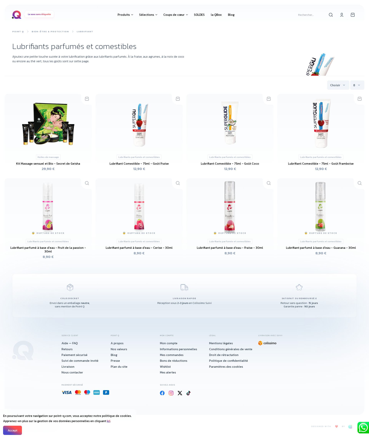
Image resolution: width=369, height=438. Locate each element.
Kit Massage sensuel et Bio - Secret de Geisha (48, 163)
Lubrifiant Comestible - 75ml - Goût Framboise (321, 163)
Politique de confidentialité (228, 360)
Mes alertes (168, 372)
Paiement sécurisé (74, 355)
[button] (125, 14)
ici (108, 421)
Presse (115, 360)
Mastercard (78, 392)
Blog (114, 355)
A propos (117, 343)
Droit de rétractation (224, 355)
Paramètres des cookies (226, 366)
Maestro (87, 392)
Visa (67, 392)
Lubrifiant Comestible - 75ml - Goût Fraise (139, 163)
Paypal (106, 392)
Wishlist (165, 366)
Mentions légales (221, 343)
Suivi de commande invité (80, 360)
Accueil (22, 350)
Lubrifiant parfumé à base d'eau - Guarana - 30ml (321, 247)
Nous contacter (72, 372)
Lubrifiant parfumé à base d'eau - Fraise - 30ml (230, 247)
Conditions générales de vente (230, 349)
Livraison (68, 366)
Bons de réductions (173, 360)
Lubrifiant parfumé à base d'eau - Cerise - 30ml (139, 247)
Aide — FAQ (70, 343)
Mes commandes (171, 355)
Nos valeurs (119, 349)
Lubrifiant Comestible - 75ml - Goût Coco (230, 163)
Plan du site (119, 366)
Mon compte (168, 343)
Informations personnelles (178, 349)
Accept (12, 430)
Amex (96, 392)
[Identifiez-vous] (341, 15)
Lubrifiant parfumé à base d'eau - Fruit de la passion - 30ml (48, 249)
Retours (67, 349)
